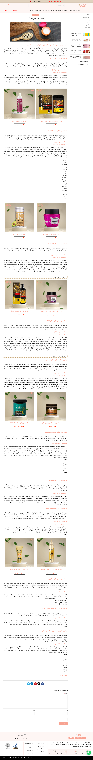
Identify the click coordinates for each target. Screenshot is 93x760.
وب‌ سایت (66, 716)
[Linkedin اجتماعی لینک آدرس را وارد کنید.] (31, 683)
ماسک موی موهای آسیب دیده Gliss (51, 312)
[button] (89, 753)
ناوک (2, 757)
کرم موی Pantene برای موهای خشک (51, 569)
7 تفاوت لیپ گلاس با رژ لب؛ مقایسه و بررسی (76, 51)
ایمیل (34, 710)
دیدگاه (66, 693)
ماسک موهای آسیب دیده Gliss (51, 234)
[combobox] (80, 64)
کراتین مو (88, 22)
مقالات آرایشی (87, 27)
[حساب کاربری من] (6, 5)
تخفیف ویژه (15, 10)
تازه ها (6, 10)
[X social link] (38, 683)
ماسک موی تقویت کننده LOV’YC (19, 423)
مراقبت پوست (87, 25)
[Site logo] (83, 5)
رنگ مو (88, 20)
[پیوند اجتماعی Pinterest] (35, 683)
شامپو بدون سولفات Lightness (19, 311)
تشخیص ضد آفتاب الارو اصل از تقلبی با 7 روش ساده (75, 34)
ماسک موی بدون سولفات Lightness (51, 121)
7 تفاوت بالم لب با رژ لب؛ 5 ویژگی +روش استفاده (75, 56)
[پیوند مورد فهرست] (39, 743)
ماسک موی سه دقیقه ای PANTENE (19, 569)
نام (67, 710)
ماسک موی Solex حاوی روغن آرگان (51, 423)
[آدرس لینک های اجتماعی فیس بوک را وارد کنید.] (42, 683)
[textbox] (82, 64)
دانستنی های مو (35, 14)
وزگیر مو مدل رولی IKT (19, 234)
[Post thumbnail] (86, 34)
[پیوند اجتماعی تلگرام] (28, 683)
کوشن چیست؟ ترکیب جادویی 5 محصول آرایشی (76, 39)
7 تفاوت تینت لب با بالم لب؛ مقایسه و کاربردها (76, 45)
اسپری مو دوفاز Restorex (19, 121)
